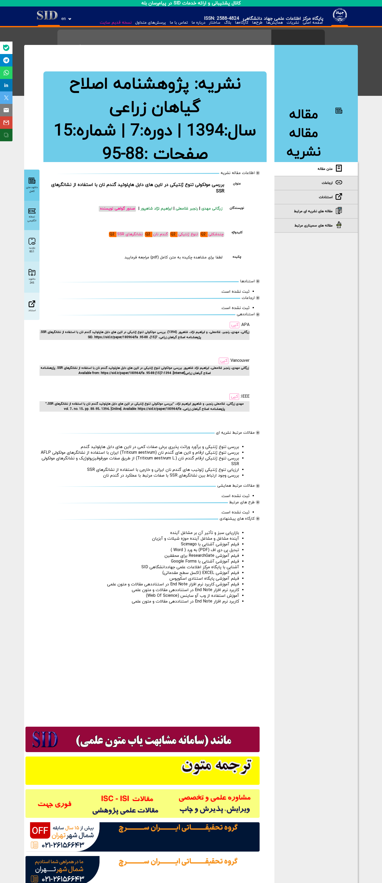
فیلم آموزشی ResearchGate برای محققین (201, 556)
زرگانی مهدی (211, 208)
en (63, 19)
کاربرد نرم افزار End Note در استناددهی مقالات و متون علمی (185, 590)
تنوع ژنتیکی (188, 234)
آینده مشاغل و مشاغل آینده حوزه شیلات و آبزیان (195, 538)
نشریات (293, 22)
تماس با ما (179, 22)
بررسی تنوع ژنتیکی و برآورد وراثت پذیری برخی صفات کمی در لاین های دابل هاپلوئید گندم (160, 447)
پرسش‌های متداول (150, 22)
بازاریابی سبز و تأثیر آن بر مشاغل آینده (204, 533)
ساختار (214, 22)
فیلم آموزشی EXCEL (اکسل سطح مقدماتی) (200, 573)
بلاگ (227, 22)
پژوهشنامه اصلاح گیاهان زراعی (135, 96)
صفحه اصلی (313, 22)
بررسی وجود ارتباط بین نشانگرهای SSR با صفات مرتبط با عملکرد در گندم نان (171, 475)
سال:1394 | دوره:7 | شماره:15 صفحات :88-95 (155, 142)
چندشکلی (215, 234)
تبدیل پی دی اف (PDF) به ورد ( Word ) (205, 550)
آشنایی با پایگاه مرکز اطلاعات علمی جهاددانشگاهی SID (190, 567)
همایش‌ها (274, 22)
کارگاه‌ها (241, 22)
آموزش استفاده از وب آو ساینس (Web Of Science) (192, 596)
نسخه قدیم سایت (116, 22)
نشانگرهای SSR (130, 234)
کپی (234, 325)
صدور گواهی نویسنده (117, 208)
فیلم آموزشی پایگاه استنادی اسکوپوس (204, 578)
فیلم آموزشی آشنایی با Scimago (210, 544)
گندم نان (160, 234)
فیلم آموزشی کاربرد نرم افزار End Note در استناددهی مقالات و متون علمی (173, 584)
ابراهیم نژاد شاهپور (157, 208)
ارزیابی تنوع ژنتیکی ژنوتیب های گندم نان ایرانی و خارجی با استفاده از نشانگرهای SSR (163, 470)
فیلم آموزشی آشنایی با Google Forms (205, 561)
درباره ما (198, 22)
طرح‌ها (257, 22)
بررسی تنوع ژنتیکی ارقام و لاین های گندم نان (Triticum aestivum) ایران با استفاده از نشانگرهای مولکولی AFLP (140, 453)
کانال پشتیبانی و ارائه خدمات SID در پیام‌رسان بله (191, 3)
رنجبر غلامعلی (187, 208)
